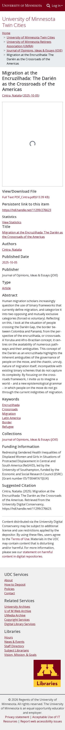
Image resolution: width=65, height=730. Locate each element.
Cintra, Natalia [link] (12, 95)
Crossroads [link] (10, 409)
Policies (9, 589)
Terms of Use (20, 539)
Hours (8, 637)
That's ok (9, 724)
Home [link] (6, 33)
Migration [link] (9, 414)
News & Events (14, 642)
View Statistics (11, 222)
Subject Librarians (16, 650)
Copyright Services (17, 620)
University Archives (17, 607)
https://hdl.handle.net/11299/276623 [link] (26, 210)
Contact (9, 593)
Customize (38, 724)
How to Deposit (14, 585)
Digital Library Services (19, 624)
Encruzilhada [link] (11, 405)
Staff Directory (14, 646)
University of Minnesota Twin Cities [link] (31, 37)
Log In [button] (56, 6)
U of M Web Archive (17, 611)
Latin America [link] (11, 418)
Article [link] (6, 288)
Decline (23, 724)
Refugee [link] (8, 427)
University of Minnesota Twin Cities (28, 21)
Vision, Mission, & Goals (20, 655)
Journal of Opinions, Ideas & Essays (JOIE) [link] (34, 50)
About (8, 580)
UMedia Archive (14, 615)
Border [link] (7, 422)
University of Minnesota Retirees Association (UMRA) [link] (29, 44)
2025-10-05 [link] (30, 95)
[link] (32, 197)
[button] (22, 5)
